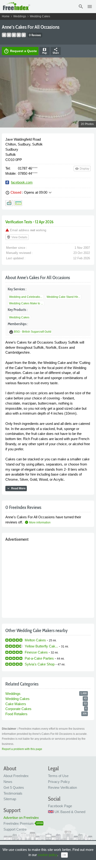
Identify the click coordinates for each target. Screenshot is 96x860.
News (7, 782)
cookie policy (47, 855)
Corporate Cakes (18, 709)
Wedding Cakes (40, 16)
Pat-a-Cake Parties (39, 658)
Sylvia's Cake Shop (40, 664)
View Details (17, 237)
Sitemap (9, 799)
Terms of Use (58, 776)
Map (44, 50)
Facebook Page (60, 806)
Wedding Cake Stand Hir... (63, 297)
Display (82, 169)
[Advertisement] (48, 578)
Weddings (19, 16)
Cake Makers (15, 704)
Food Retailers (16, 714)
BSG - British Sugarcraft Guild (32, 331)
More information (38, 522)
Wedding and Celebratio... (25, 297)
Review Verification (62, 787)
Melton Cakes (35, 640)
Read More (16, 488)
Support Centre (15, 829)
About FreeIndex (16, 776)
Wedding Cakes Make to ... (26, 303)
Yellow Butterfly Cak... (41, 646)
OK (64, 855)
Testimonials (12, 793)
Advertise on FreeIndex (21, 818)
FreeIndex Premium (18, 823)
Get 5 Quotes (13, 787)
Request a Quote (20, 51)
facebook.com (22, 182)
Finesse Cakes (36, 652)
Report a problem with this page (22, 749)
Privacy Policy (59, 782)
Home (6, 16)
